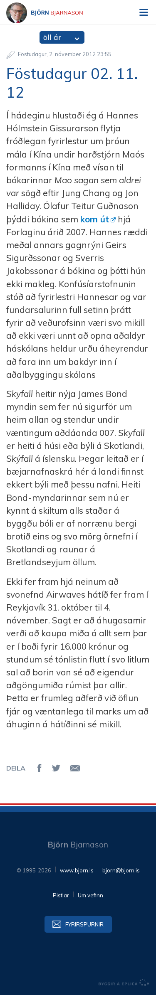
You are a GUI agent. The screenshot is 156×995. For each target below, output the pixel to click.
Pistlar (61, 895)
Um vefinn (90, 895)
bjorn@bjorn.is (121, 870)
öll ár (52, 37)
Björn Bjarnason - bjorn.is (52, 12)
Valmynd (143, 12)
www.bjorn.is (77, 870)
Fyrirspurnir (84, 924)
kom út (94, 219)
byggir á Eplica (124, 982)
